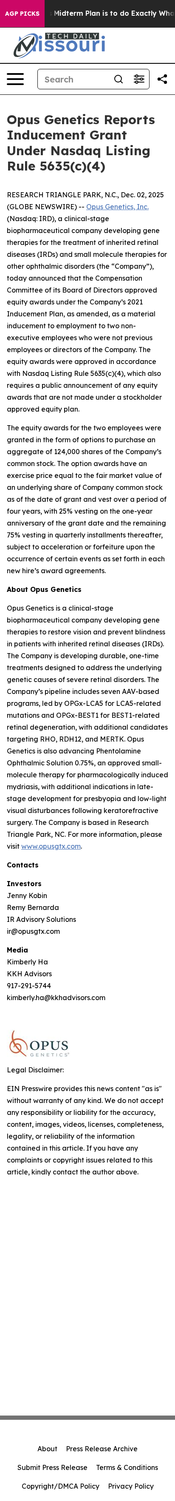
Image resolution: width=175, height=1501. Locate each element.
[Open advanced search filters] (139, 79)
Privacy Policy (131, 1486)
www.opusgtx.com (51, 846)
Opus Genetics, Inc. (117, 206)
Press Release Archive (102, 1448)
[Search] (118, 79)
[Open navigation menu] (15, 79)
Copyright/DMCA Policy (60, 1486)
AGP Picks (22, 13)
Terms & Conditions (127, 1467)
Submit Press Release (52, 1467)
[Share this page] (162, 79)
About (47, 1448)
